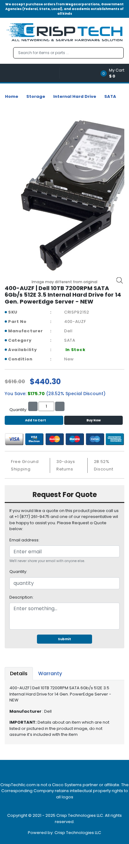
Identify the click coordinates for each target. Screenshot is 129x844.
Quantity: (18, 572)
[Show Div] (32, 73)
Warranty (50, 673)
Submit (64, 639)
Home (11, 96)
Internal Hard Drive (74, 96)
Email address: (24, 540)
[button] (114, 73)
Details (19, 673)
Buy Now (93, 420)
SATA (110, 96)
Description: (21, 597)
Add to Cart (35, 420)
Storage (35, 96)
